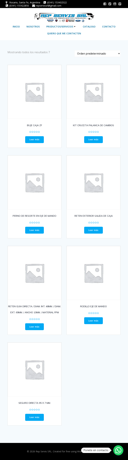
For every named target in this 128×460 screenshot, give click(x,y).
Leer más (35, 139)
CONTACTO (109, 26)
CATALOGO (89, 26)
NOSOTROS (33, 26)
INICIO (16, 26)
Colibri (97, 451)
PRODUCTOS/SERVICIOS (59, 26)
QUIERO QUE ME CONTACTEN (64, 33)
